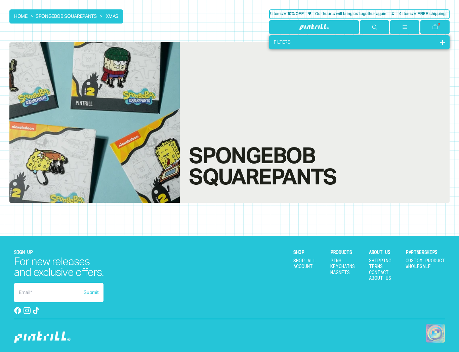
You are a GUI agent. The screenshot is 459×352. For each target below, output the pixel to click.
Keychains (342, 266)
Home (21, 16)
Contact (379, 272)
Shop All (304, 260)
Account (303, 266)
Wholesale (418, 266)
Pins (335, 260)
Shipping (380, 260)
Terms (376, 266)
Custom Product (425, 260)
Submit (91, 292)
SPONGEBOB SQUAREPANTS (66, 16)
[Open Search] (374, 27)
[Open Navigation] (404, 27)
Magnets (340, 272)
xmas (112, 16)
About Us (380, 278)
